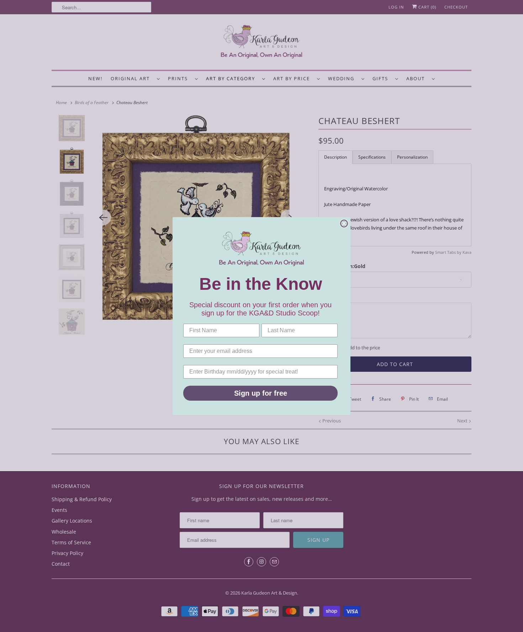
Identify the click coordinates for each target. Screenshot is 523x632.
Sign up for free (260, 393)
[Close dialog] (344, 223)
